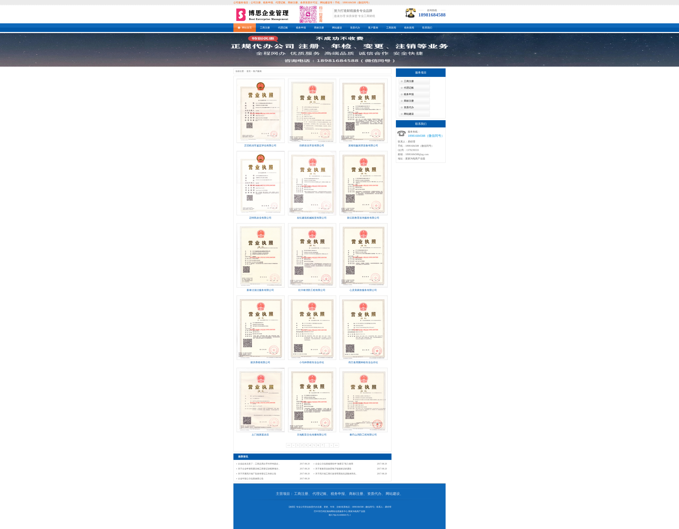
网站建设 (337, 27)
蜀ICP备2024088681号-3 (340, 515)
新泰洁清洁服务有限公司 (260, 290)
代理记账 (283, 27)
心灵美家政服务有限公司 (363, 290)
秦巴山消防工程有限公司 (363, 434)
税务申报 (301, 27)
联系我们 (427, 27)
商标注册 (319, 27)
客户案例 (373, 27)
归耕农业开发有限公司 (311, 145)
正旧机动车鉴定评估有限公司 (260, 145)
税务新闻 (409, 27)
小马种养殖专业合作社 (311, 362)
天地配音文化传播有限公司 (312, 434)
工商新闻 (391, 27)
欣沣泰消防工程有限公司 (311, 290)
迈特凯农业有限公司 (260, 218)
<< (288, 445)
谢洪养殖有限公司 (260, 362)
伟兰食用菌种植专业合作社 (363, 362)
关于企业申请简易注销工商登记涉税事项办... (259, 468)
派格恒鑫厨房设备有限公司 (363, 145)
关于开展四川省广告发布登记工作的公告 (257, 473)
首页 (248, 71)
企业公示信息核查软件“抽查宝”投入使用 (334, 464)
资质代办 (355, 27)
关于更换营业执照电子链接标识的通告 (333, 468)
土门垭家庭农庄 (260, 434)
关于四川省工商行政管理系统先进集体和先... (336, 473)
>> (336, 445)
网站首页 (247, 27)
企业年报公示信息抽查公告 (250, 478)
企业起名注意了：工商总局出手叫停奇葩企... (259, 464)
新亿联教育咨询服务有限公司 (363, 218)
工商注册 (265, 27)
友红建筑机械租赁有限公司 (312, 218)
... (327, 445)
